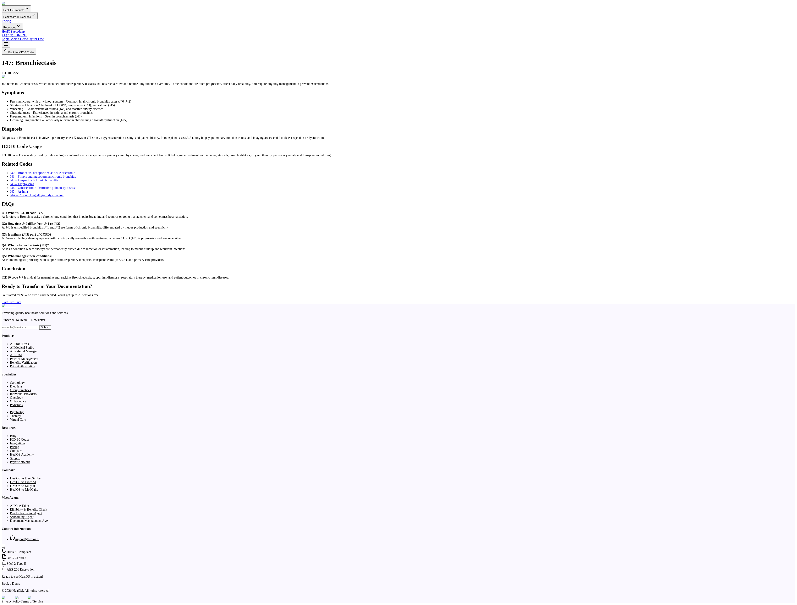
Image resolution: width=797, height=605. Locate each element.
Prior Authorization (22, 366)
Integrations (17, 443)
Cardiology (17, 382)
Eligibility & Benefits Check (28, 509)
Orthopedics (18, 401)
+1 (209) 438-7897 (14, 35)
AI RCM (16, 355)
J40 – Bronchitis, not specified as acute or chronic (42, 173)
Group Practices (20, 390)
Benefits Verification (23, 362)
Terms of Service (32, 601)
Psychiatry (17, 412)
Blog (13, 436)
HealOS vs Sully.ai (22, 486)
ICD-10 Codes (19, 439)
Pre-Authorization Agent (26, 513)
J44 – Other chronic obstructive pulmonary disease (43, 187)
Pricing (6, 21)
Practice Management (24, 359)
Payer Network (20, 462)
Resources (9, 27)
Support (15, 458)
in (4, 546)
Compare (16, 450)
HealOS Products (13, 10)
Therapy (15, 416)
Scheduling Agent (21, 517)
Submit (45, 327)
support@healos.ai (27, 539)
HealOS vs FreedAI (23, 482)
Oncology (16, 397)
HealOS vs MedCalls (24, 489)
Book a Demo (19, 39)
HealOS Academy (14, 31)
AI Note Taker (19, 505)
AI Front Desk (19, 344)
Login (6, 39)
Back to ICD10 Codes (21, 52)
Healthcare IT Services (17, 16)
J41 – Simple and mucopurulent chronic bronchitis (43, 176)
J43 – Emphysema (22, 184)
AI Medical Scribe (22, 347)
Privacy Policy (11, 601)
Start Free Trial (11, 302)
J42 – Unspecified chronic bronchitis (34, 180)
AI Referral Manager (23, 351)
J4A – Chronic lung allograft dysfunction (37, 195)
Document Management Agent (30, 520)
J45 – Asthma (19, 191)
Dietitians (16, 386)
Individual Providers (23, 394)
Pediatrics (16, 405)
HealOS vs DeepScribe (25, 478)
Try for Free (36, 39)
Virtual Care (18, 419)
